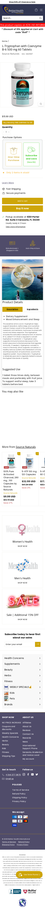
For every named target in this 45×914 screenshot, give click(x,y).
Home (4, 41)
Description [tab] (12, 309)
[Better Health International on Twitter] (37, 774)
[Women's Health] (22, 528)
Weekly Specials (10, 733)
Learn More (8, 182)
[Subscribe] (38, 644)
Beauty (5, 744)
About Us (27, 726)
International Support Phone (30, 747)
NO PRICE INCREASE (11, 722)
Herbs (5, 740)
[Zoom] (41, 104)
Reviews (26, 730)
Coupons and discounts (8, 728)
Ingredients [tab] (32, 309)
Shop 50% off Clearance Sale (22, 2)
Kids (4, 748)
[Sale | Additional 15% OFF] (22, 601)
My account (28, 759)
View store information (15, 227)
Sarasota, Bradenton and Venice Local (33, 753)
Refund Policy (19, 793)
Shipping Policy (19, 797)
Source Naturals (10, 53)
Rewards (27, 738)
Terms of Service (20, 790)
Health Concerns (10, 737)
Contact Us (28, 734)
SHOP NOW (22, 546)
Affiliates (27, 722)
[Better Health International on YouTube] (32, 774)
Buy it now (22, 208)
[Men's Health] (22, 565)
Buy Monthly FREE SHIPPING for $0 (18, 122)
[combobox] (22, 18)
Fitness (5, 752)
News (25, 741)
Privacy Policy (19, 801)
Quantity (7, 127)
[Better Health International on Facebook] (28, 774)
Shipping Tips (8, 756)
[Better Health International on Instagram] (24, 774)
